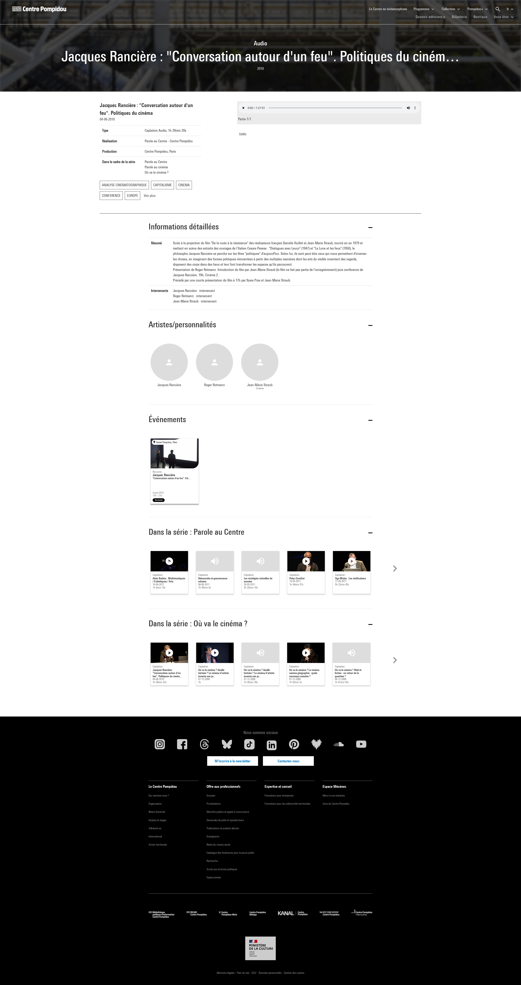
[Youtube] (361, 745)
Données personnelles (270, 972)
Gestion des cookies (294, 972)
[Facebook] (182, 745)
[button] (260, 227)
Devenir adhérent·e (432, 16)
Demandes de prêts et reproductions (225, 820)
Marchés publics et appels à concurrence (228, 811)
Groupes (211, 795)
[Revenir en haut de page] (511, 975)
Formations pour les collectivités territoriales (287, 803)
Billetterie (459, 17)
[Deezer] (316, 745)
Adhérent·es (155, 828)
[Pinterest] (294, 745)
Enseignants (213, 836)
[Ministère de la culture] (260, 948)
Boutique (482, 16)
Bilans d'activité (157, 811)
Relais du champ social (218, 844)
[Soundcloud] (339, 745)
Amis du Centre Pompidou (336, 803)
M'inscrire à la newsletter (233, 761)
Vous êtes (502, 17)
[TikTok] (249, 745)
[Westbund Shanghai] (332, 917)
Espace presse (214, 877)
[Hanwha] (361, 917)
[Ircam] (199, 917)
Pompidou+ (475, 9)
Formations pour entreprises (279, 795)
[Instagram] (160, 745)
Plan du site (243, 972)
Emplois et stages (157, 820)
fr (508, 9)
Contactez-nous (288, 761)
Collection (449, 9)
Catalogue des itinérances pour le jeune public (230, 852)
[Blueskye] (227, 745)
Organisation (155, 803)
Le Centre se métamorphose (389, 9)
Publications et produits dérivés (223, 828)
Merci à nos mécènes (334, 795)
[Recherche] (497, 9)
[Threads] (204, 745)
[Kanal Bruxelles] (296, 917)
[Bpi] (164, 917)
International (155, 836)
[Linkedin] (271, 745)
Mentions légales (226, 972)
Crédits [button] (242, 133)
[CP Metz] (231, 917)
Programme (422, 9)
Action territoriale (158, 844)
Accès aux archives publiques (222, 869)
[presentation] (394, 568)
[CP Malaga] (261, 917)
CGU (254, 972)
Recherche (212, 860)
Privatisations (214, 803)
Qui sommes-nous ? (159, 795)
